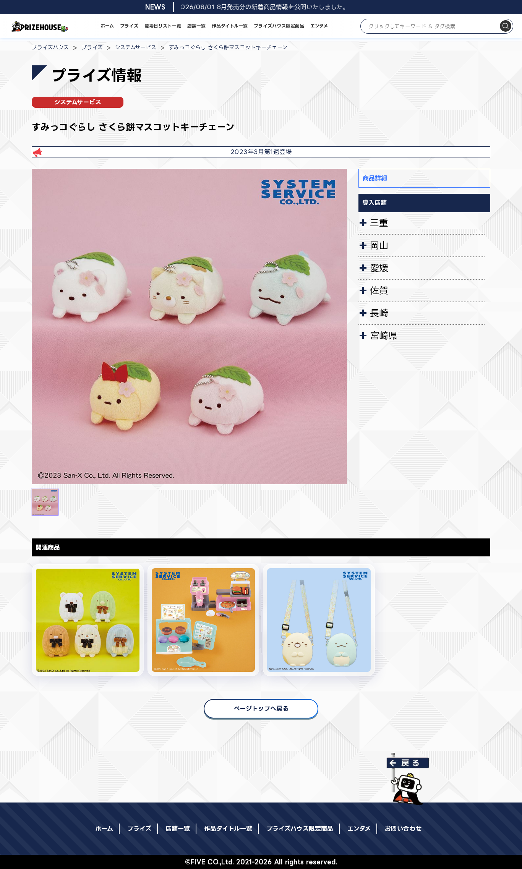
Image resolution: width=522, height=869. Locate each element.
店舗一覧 (196, 25)
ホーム (107, 25)
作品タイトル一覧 (230, 25)
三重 (379, 223)
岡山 (379, 245)
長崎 (379, 313)
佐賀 (379, 290)
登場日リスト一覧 (162, 25)
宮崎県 (383, 335)
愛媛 (379, 268)
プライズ (129, 25)
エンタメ (319, 25)
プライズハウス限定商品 (279, 25)
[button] (45, 502)
